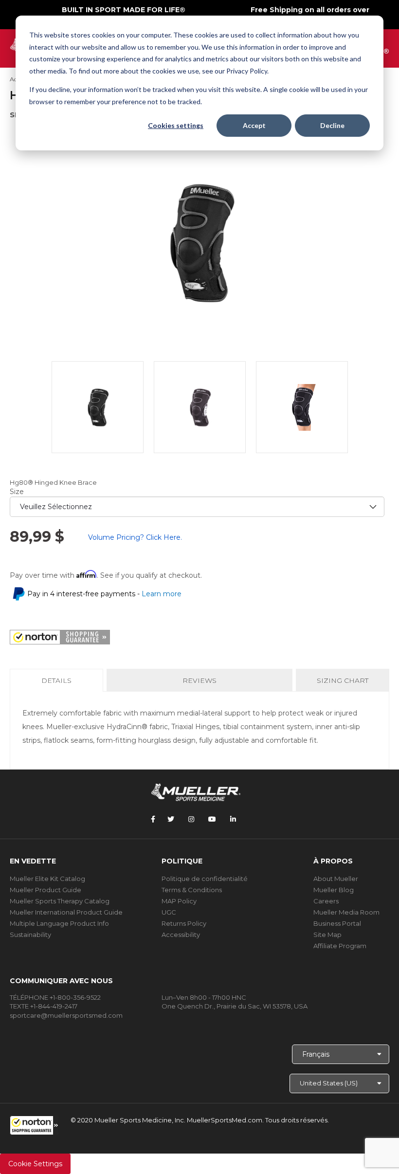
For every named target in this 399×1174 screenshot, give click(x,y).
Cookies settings (175, 125)
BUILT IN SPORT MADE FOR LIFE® (123, 9)
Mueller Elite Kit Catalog (47, 878)
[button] (34, 1125)
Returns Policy (184, 923)
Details (58, 684)
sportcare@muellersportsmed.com (66, 1015)
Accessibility (181, 934)
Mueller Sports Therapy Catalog (59, 901)
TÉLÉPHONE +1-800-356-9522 (55, 997)
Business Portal (337, 923)
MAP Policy (179, 901)
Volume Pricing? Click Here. (135, 537)
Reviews (199, 680)
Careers (326, 901)
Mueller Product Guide (45, 890)
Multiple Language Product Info (59, 923)
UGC (169, 912)
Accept (254, 125)
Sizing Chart (342, 680)
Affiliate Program (339, 946)
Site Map (327, 934)
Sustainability (30, 934)
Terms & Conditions (192, 890)
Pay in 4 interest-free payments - (104, 593)
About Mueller (335, 878)
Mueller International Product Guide (66, 912)
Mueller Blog (333, 890)
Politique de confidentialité (205, 878)
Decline (332, 125)
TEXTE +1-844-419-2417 (43, 1006)
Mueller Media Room (346, 912)
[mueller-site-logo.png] (196, 791)
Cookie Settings (35, 1163)
